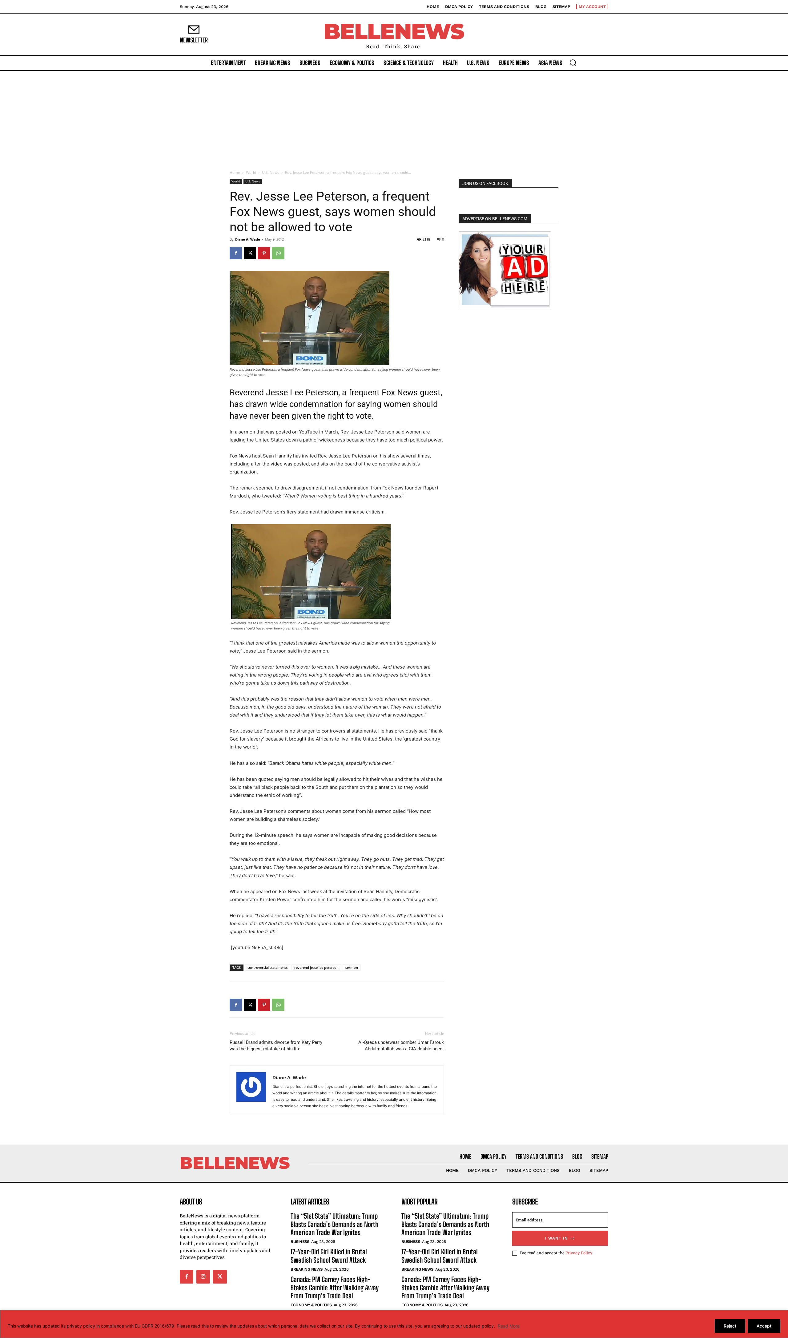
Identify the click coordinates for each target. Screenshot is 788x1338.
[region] (394, 1324)
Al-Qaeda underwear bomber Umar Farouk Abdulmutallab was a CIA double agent (401, 1046)
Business (300, 1241)
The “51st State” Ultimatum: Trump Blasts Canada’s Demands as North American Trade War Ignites (334, 1224)
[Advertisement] (394, 117)
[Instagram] (203, 1277)
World (251, 172)
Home (235, 172)
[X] (250, 253)
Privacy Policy (578, 1253)
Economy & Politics (311, 1305)
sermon (351, 967)
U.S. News (270, 172)
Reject (730, 1325)
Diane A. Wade (247, 239)
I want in (556, 1238)
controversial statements (267, 967)
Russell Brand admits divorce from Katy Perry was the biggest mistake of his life (276, 1046)
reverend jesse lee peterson (316, 967)
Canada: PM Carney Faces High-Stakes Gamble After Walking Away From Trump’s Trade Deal (335, 1287)
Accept (764, 1325)
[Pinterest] (264, 253)
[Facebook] (236, 253)
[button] (572, 62)
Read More (509, 1325)
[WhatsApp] (278, 253)
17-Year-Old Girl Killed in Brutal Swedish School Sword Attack (329, 1256)
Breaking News (307, 1269)
